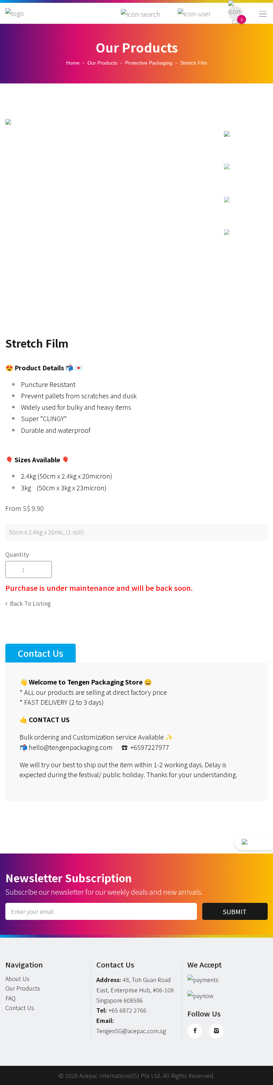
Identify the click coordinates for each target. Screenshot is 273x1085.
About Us (17, 978)
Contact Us (19, 1007)
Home (73, 63)
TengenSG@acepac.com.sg (131, 1030)
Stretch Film (193, 63)
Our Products (102, 63)
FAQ (10, 998)
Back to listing (30, 603)
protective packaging (148, 63)
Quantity (17, 554)
